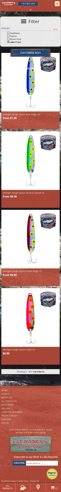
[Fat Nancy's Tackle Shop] (8, 3)
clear (55, 29)
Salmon (13, 36)
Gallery (5, 408)
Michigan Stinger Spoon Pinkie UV (19, 349)
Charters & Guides (11, 412)
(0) (56, 488)
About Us (6, 397)
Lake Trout (15, 42)
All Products (9, 401)
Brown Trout (15, 39)
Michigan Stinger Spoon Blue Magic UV (21, 114)
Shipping (6, 419)
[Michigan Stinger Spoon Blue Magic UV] (30, 82)
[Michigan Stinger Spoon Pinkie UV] (30, 317)
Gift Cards (7, 405)
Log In (4, 423)
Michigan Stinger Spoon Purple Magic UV (22, 271)
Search (5, 394)
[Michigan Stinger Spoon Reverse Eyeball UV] (30, 160)
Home (4, 390)
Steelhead (14, 33)
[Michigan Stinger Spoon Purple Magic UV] (30, 239)
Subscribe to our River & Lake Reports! (36, 457)
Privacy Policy (9, 415)
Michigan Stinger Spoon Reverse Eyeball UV (23, 192)
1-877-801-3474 (28, 3)
